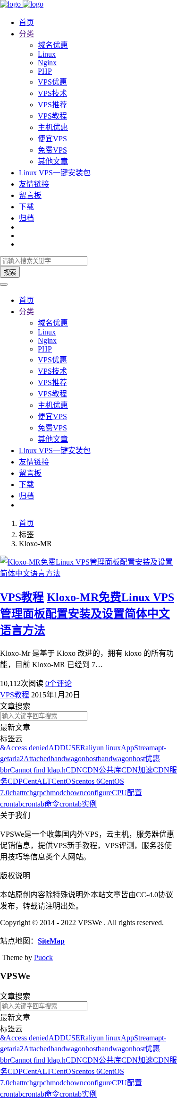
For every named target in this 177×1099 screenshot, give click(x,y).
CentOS (63, 781)
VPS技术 (52, 93)
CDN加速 (137, 770)
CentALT (37, 781)
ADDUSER (67, 748)
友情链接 (34, 184)
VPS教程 (52, 116)
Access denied (27, 748)
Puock (43, 957)
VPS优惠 (52, 82)
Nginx (47, 63)
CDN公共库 (101, 770)
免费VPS (52, 150)
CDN (74, 770)
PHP (45, 71)
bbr (5, 770)
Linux (47, 54)
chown (73, 793)
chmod (53, 793)
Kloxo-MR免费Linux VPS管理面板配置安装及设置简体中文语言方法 (87, 613)
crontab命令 (40, 804)
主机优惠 (53, 127)
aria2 (16, 759)
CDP (15, 781)
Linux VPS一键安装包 (55, 173)
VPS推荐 (52, 105)
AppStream (138, 748)
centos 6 (88, 781)
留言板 (30, 195)
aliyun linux (103, 748)
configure (98, 793)
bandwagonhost (74, 759)
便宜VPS (52, 139)
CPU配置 (127, 793)
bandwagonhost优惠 (129, 759)
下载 (26, 207)
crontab (11, 804)
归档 (26, 218)
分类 (26, 34)
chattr (17, 793)
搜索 (10, 272)
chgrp (34, 793)
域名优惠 (53, 45)
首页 (26, 22)
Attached (37, 759)
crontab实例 (78, 804)
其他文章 (53, 161)
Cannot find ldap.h (38, 770)
